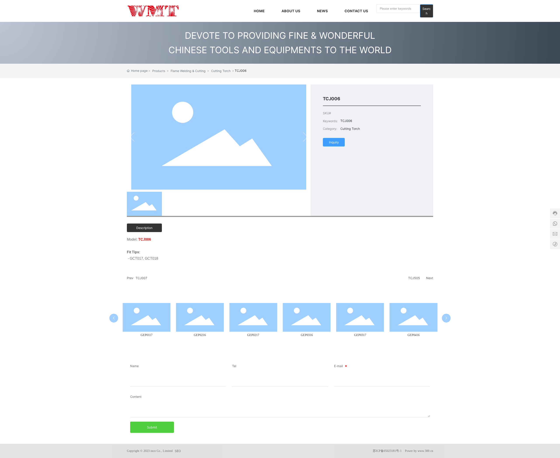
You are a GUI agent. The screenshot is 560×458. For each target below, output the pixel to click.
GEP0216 (200, 335)
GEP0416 (414, 335)
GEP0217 (253, 335)
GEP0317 (360, 335)
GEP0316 (307, 335)
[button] (113, 318)
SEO (178, 451)
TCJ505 (414, 278)
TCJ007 (141, 278)
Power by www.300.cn (419, 451)
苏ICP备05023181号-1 (387, 451)
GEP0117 (146, 335)
